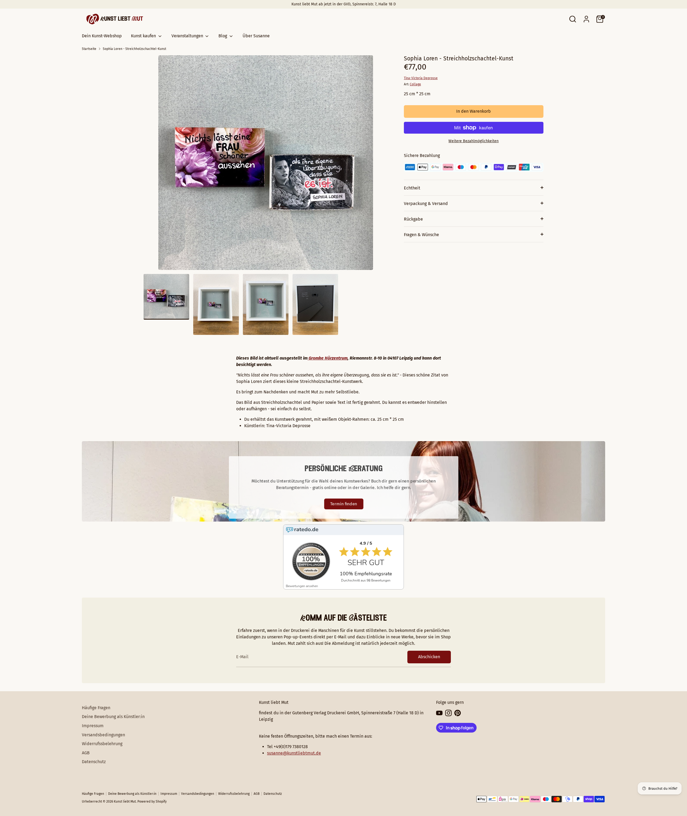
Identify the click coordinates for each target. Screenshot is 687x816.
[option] (266, 164)
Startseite (89, 49)
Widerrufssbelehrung (102, 743)
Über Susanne (256, 35)
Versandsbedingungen (103, 734)
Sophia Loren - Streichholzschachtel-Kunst (134, 49)
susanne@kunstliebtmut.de (294, 753)
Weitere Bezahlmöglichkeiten (473, 141)
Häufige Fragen (96, 707)
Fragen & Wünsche (421, 234)
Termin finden (343, 503)
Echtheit (412, 188)
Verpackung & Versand (426, 203)
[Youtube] (439, 713)
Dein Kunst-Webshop (102, 35)
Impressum (93, 725)
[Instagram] (448, 713)
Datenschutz (94, 761)
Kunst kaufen (144, 35)
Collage (415, 84)
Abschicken (429, 656)
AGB (86, 752)
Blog (223, 35)
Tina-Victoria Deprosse (421, 78)
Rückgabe (413, 219)
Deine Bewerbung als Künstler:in (113, 716)
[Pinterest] (457, 713)
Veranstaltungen (187, 35)
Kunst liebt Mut (125, 801)
